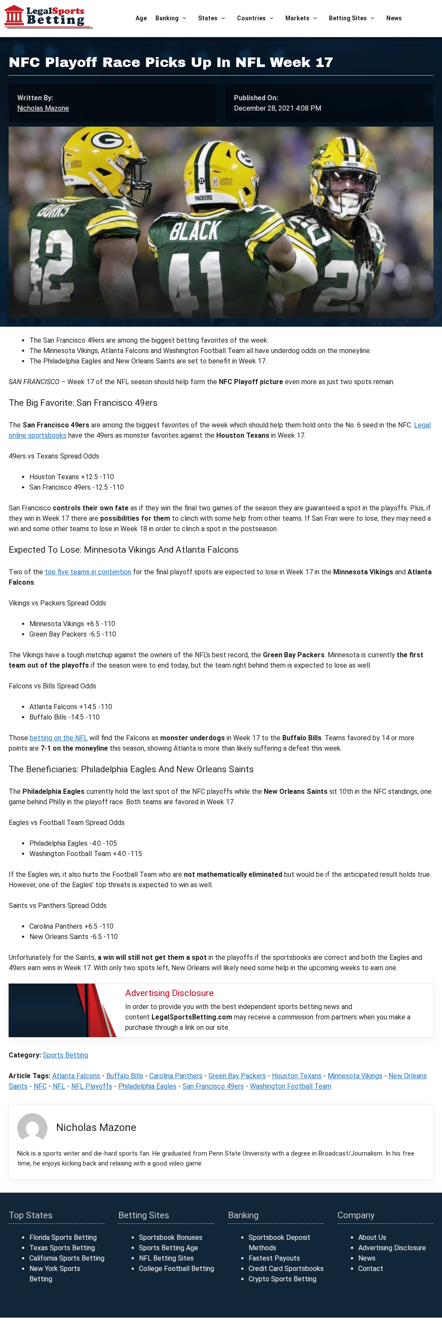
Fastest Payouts (274, 1258)
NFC (40, 1086)
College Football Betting (176, 1268)
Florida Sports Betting (63, 1237)
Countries (251, 18)
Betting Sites (348, 18)
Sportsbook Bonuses (170, 1237)
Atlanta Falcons (76, 1076)
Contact (370, 1268)
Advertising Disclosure (392, 1248)
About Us (372, 1237)
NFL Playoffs (91, 1086)
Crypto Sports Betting (282, 1279)
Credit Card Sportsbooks (286, 1268)
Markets (297, 18)
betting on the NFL (59, 738)
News (394, 18)
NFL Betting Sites (166, 1258)
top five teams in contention (88, 572)
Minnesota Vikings (355, 1076)
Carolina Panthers (175, 1076)
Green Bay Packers (237, 1076)
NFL (59, 1086)
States (208, 18)
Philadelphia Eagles (147, 1086)
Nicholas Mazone (43, 108)
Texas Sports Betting (62, 1248)
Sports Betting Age (168, 1248)
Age (141, 18)
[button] (184, 18)
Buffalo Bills (124, 1076)
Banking (167, 18)
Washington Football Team (291, 1086)
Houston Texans (297, 1076)
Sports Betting (65, 1055)
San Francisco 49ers (213, 1086)
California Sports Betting (66, 1258)
